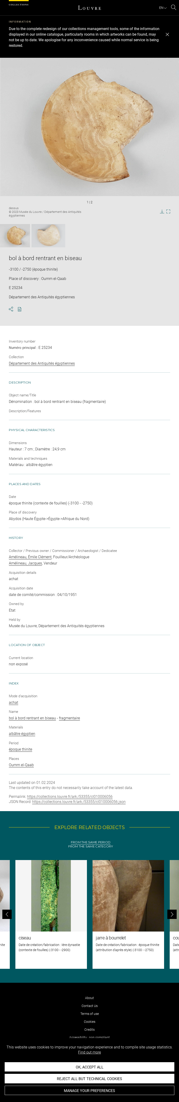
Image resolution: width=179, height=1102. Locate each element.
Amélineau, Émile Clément (30, 557)
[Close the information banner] (167, 34)
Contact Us (90, 1006)
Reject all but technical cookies (89, 1079)
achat (13, 702)
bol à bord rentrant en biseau (32, 718)
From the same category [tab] (90, 846)
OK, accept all (89, 1067)
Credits (89, 1029)
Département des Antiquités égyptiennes (42, 363)
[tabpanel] (89, 914)
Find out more (89, 1052)
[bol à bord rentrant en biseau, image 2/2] (48, 235)
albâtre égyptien (22, 733)
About (89, 998)
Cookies (89, 1022)
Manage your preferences (89, 1090)
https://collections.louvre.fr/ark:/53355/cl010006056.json (79, 801)
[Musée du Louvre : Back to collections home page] (89, 7)
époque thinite (20, 749)
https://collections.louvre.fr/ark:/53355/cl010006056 (70, 796)
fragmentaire (69, 718)
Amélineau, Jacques (25, 563)
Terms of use (89, 1014)
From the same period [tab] (90, 842)
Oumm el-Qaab (21, 765)
